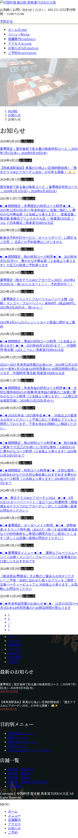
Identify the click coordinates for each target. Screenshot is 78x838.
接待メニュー (17, 737)
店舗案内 (14, 645)
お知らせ (27, 141)
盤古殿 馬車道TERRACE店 (28, 782)
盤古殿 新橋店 (19, 773)
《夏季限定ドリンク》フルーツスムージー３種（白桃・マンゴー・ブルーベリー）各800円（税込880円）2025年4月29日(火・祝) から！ (38, 303)
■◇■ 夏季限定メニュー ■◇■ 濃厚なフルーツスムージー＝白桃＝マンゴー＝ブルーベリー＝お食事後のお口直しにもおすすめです (39, 557)
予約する (6, 21)
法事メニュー (17, 746)
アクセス (14, 649)
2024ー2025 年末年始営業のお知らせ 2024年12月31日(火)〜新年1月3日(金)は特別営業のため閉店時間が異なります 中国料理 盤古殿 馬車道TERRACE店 (39, 369)
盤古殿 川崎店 (19, 777)
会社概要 (14, 786)
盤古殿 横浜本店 (21, 769)
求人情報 (14, 657)
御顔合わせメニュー (22, 742)
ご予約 (13, 661)
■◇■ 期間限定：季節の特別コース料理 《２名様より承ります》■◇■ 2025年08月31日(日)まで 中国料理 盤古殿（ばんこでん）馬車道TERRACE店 (38, 345)
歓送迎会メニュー (21, 733)
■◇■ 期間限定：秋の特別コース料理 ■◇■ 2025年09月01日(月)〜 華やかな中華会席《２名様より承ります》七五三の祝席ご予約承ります (38, 261)
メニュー (14, 640)
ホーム (13, 636)
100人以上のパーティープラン (29, 750)
